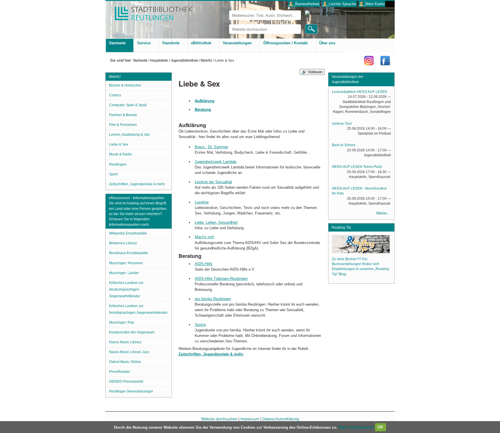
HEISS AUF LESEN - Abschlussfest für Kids (359, 191)
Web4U (206, 60)
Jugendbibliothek (184, 60)
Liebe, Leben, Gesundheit (216, 222)
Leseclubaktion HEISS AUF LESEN (359, 91)
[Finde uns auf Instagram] (370, 65)
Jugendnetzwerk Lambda (215, 161)
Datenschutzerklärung (280, 419)
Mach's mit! (204, 237)
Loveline (202, 202)
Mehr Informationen (357, 427)
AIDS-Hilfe (203, 264)
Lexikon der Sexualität (213, 182)
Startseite (140, 60)
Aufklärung (204, 100)
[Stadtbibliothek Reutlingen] (149, 11)
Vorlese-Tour (342, 123)
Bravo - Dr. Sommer (211, 147)
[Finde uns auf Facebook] (385, 65)
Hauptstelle (159, 60)
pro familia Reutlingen (213, 299)
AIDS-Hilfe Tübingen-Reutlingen (221, 278)
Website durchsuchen (219, 419)
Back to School (343, 145)
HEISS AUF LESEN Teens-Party (357, 166)
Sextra (200, 324)
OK (380, 427)
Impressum (249, 419)
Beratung (203, 109)
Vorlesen (315, 72)
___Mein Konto (372, 4)
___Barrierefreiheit (304, 4)
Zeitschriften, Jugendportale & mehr (211, 354)
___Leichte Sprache (339, 4)
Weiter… (383, 213)
